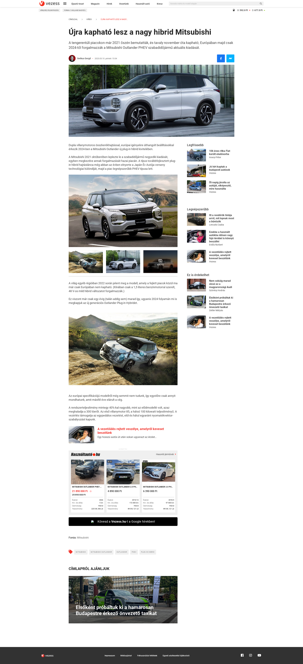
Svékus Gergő (84, 58)
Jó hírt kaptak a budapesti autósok (219, 168)
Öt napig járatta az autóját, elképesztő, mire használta (220, 185)
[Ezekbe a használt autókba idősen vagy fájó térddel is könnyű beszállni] (196, 236)
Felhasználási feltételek (147, 656)
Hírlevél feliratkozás (49, 10)
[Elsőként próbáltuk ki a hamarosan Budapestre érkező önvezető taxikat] (196, 301)
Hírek (109, 4)
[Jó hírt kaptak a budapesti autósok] (196, 170)
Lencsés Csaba (216, 224)
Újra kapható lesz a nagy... (114, 19)
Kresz (160, 4)
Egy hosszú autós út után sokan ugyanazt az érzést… (127, 437)
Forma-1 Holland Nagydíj (75, 10)
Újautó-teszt (77, 4)
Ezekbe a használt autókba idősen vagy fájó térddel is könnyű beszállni (221, 237)
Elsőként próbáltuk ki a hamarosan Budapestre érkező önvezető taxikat (221, 302)
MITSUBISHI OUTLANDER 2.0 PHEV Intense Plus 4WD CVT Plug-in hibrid (158, 487)
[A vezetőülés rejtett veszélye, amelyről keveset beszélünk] (196, 256)
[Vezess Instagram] (250, 648)
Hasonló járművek (165, 454)
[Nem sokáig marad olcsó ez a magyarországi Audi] (196, 284)
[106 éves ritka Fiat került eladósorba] (196, 155)
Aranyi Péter (215, 157)
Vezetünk (124, 4)
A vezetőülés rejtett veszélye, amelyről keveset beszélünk (220, 255)
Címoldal (73, 19)
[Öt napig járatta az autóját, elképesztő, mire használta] (196, 186)
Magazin (95, 4)
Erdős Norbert (216, 244)
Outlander (122, 552)
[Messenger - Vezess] (230, 58)
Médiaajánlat (126, 656)
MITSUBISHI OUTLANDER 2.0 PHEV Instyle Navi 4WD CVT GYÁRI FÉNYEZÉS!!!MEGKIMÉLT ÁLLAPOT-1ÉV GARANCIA (123, 487)
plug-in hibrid (147, 552)
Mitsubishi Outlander (101, 552)
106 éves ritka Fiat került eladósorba (219, 152)
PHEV (134, 552)
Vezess (212, 173)
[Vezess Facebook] (242, 648)
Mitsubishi (81, 552)
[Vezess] (49, 3)
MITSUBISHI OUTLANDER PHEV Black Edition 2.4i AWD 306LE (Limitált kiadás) (87, 487)
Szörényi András (217, 290)
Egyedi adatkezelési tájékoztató (176, 656)
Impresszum (110, 656)
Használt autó (143, 4)
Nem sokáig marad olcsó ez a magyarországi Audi (220, 284)
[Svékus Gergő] (72, 58)
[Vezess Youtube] (259, 648)
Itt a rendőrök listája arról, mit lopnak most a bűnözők (221, 218)
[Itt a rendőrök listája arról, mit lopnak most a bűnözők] (196, 219)
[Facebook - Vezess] (221, 58)
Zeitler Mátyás (216, 310)
